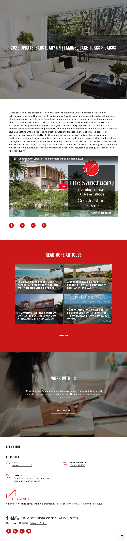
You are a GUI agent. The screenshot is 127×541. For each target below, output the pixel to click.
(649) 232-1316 (77, 465)
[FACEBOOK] (8, 531)
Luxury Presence (68, 517)
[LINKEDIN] (22, 531)
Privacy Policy (38, 523)
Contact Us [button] (63, 410)
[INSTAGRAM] (15, 531)
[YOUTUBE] (28, 531)
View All (63, 335)
